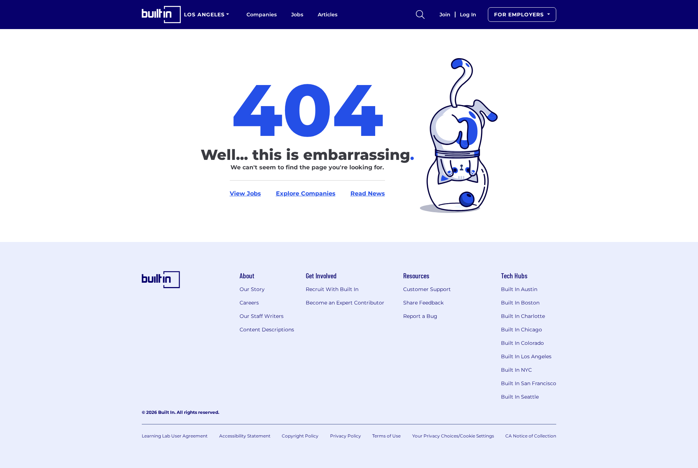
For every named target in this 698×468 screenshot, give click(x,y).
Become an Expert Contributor (345, 302)
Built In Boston (520, 302)
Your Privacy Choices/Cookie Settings (453, 436)
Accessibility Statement (244, 436)
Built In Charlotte (523, 316)
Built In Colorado (522, 343)
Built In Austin (519, 289)
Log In (468, 14)
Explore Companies (306, 193)
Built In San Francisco (528, 383)
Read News (367, 193)
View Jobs (245, 193)
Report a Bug (420, 316)
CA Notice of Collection (530, 436)
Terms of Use (386, 436)
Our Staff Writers (262, 316)
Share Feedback (423, 302)
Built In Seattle (520, 397)
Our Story (252, 289)
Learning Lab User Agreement (175, 436)
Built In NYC (516, 370)
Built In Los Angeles (526, 356)
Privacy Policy (345, 436)
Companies (261, 14)
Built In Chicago (521, 329)
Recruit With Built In (332, 289)
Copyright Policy (300, 436)
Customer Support (427, 289)
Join (445, 14)
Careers (249, 302)
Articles (327, 14)
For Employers (520, 14)
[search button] (420, 14)
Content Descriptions (267, 329)
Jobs (297, 14)
